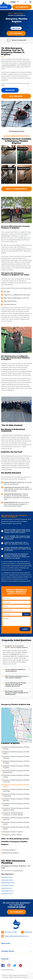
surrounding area (17, 870)
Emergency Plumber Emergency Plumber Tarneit (16, 823)
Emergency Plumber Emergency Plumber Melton (16, 752)
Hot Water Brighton (9, 850)
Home (9, 13)
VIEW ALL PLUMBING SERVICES (16, 189)
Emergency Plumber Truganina (13, 832)
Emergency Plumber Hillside (12, 835)
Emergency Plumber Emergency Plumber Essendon (16, 767)
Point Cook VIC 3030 (10, 932)
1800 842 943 (16, 28)
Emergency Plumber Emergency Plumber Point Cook (16, 790)
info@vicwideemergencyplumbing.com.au (17, 936)
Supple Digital (26, 977)
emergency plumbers (9, 65)
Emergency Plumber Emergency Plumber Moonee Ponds (16, 771)
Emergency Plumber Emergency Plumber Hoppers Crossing (16, 809)
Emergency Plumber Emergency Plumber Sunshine (16, 804)
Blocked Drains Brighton (11, 853)
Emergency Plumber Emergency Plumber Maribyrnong (16, 795)
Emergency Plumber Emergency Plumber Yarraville (16, 757)
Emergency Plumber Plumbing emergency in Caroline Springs (13, 814)
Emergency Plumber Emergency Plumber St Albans (16, 762)
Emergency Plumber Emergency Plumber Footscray (16, 818)
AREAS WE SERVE (18, 13)
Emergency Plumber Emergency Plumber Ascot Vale (16, 781)
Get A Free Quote (21, 7)
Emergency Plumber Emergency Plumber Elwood (16, 828)
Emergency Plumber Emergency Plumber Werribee (16, 799)
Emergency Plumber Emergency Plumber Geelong (16, 748)
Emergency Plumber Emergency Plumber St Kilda (16, 776)
